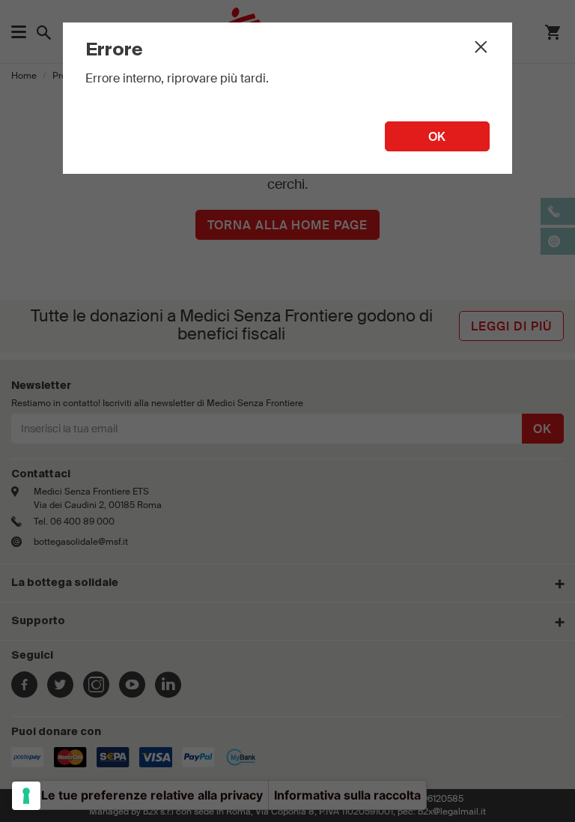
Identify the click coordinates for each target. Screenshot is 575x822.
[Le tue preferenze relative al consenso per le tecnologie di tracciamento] (26, 796)
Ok (437, 137)
